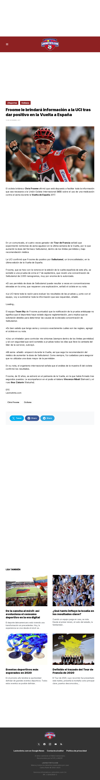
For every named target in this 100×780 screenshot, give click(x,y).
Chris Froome (13, 402)
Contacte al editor (55, 751)
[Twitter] (39, 744)
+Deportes (12, 103)
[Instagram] (50, 744)
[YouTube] (56, 744)
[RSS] (61, 744)
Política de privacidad (76, 751)
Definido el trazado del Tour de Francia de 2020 (73, 671)
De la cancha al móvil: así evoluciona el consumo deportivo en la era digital (23, 614)
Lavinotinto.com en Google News (29, 751)
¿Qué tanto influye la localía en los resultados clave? (73, 612)
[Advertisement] (50, 18)
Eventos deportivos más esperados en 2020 (22, 671)
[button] (7, 44)
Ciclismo (25, 103)
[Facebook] (44, 744)
